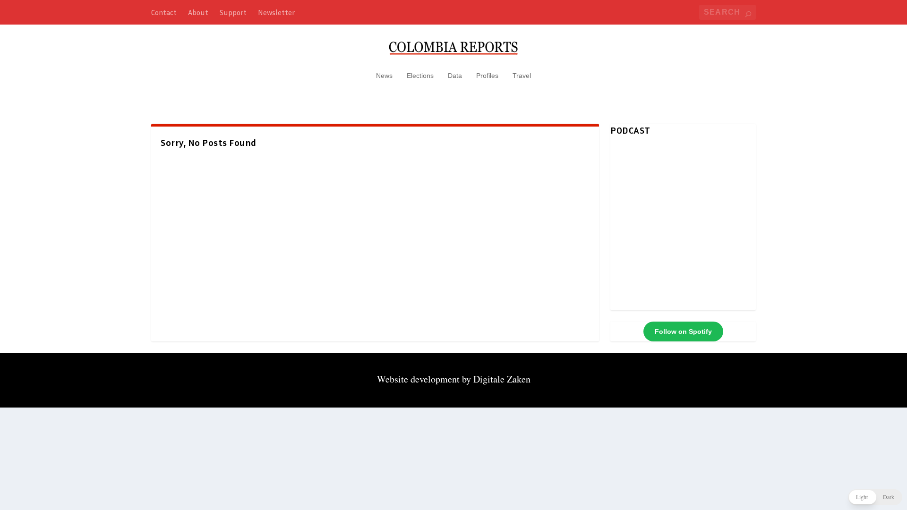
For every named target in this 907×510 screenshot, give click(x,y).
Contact (164, 12)
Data (455, 75)
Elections (420, 75)
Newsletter (276, 12)
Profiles (487, 75)
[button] (875, 497)
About (198, 12)
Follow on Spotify (683, 331)
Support (233, 12)
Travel (522, 75)
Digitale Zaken (502, 379)
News (384, 75)
